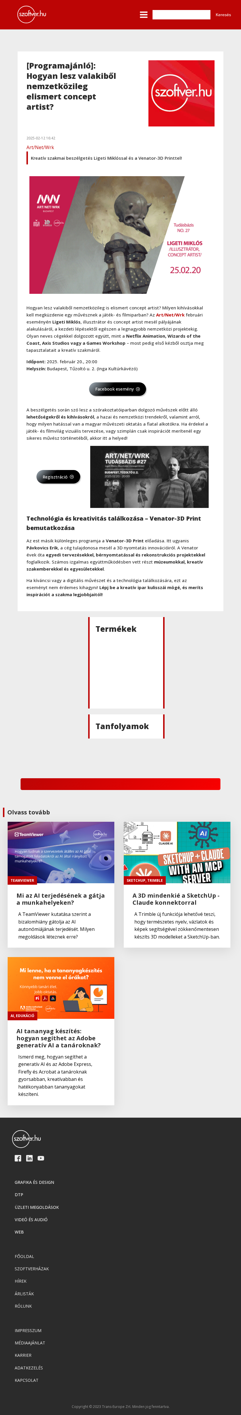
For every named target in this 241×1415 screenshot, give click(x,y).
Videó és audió (31, 1219)
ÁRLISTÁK (24, 1293)
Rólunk (23, 1306)
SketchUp (136, 880)
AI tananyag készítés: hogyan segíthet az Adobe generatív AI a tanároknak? (58, 1038)
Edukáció (25, 1015)
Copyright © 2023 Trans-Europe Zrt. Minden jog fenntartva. (121, 1406)
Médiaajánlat (30, 1343)
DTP (19, 1194)
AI (12, 1015)
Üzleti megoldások (37, 1207)
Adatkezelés (29, 1368)
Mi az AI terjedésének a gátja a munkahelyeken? (60, 899)
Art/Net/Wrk (40, 147)
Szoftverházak (32, 1268)
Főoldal (24, 1256)
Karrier (23, 1355)
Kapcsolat (27, 1380)
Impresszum (28, 1330)
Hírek (20, 1281)
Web (19, 1232)
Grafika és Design (34, 1182)
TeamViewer (22, 880)
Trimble (155, 880)
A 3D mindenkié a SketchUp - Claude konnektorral (176, 899)
